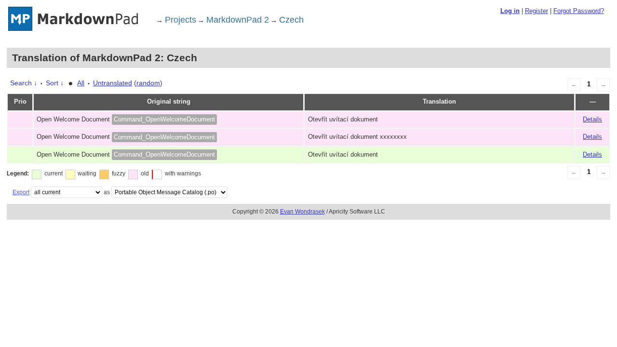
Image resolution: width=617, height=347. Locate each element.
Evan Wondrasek (302, 211)
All (80, 83)
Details (592, 119)
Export (21, 192)
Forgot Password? (578, 10)
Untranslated (112, 83)
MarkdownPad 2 (237, 20)
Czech (291, 20)
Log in (510, 10)
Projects (180, 20)
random (148, 83)
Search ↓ (23, 83)
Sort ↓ (55, 83)
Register (536, 10)
